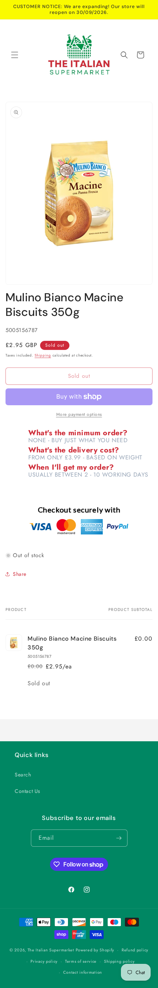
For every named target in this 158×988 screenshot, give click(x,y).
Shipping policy (119, 961)
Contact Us (27, 791)
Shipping (43, 355)
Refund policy (135, 950)
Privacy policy (44, 961)
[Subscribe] (119, 838)
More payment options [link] (79, 414)
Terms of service (81, 961)
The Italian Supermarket (51, 950)
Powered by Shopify (95, 950)
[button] (15, 55)
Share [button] (19, 574)
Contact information (82, 972)
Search (23, 774)
